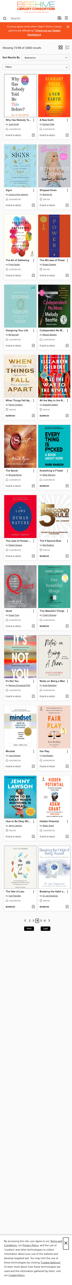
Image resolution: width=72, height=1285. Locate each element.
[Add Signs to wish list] (33, 205)
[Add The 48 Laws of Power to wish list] (67, 276)
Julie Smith (14, 124)
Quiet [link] (9, 611)
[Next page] (49, 921)
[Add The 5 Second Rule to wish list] (67, 556)
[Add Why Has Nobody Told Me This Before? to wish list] (33, 135)
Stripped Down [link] (48, 190)
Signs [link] (9, 190)
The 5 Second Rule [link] (50, 541)
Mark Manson (49, 475)
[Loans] (59, 19)
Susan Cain (14, 615)
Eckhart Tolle (48, 124)
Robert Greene (49, 264)
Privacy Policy (31, 1245)
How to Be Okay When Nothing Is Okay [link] (19, 821)
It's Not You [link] (12, 681)
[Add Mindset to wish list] (33, 767)
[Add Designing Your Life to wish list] (33, 346)
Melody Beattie (50, 334)
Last (45, 928)
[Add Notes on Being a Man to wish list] (67, 696)
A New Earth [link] (47, 120)
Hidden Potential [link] (49, 821)
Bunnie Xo (47, 194)
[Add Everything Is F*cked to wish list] (67, 486)
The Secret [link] (12, 470)
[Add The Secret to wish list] (33, 486)
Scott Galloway (50, 685)
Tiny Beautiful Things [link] (52, 611)
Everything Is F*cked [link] (51, 470)
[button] (60, 48)
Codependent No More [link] (53, 330)
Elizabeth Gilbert (50, 404)
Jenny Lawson (15, 825)
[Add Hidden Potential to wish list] (67, 837)
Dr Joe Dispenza (50, 896)
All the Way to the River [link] (53, 400)
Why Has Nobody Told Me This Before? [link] (19, 120)
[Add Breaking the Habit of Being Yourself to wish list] (67, 907)
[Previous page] (25, 921)
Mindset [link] (10, 751)
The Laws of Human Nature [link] (19, 541)
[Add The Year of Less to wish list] (33, 907)
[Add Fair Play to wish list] (67, 767)
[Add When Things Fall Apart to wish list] (33, 416)
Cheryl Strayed (49, 615)
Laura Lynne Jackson (18, 194)
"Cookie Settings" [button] (50, 1262)
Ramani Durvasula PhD (19, 685)
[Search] (5, 18)
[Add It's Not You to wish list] (33, 696)
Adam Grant (48, 825)
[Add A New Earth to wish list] (67, 135)
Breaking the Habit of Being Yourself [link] (53, 891)
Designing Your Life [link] (17, 330)
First (29, 928)
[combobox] (29, 18)
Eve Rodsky (48, 755)
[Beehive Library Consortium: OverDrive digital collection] (36, 7)
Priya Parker (14, 264)
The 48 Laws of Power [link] (52, 260)
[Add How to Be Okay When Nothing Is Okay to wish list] (33, 837)
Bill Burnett (14, 334)
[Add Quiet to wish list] (33, 626)
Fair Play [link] (44, 751)
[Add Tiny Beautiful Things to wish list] (67, 626)
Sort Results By (11, 57)
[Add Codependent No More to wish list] (67, 346)
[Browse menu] (66, 18)
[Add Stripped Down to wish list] (67, 205)
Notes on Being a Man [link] (52, 681)
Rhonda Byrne (15, 475)
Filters (8, 67)
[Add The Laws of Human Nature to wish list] (33, 556)
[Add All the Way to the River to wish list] (67, 416)
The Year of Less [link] (15, 891)
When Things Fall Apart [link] (19, 400)
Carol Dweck (15, 755)
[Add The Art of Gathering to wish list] (33, 276)
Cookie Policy (16, 1275)
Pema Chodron (16, 404)
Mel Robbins (48, 545)
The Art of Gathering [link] (17, 260)
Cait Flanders (15, 896)
